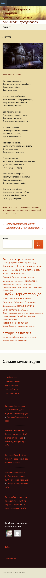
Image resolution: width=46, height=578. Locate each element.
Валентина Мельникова (28, 269)
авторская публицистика (13, 337)
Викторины (31, 281)
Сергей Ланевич (9, 316)
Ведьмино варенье (12, 381)
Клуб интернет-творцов (22, 294)
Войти (7, 547)
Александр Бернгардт (27, 262)
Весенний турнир (12, 389)
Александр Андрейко (10, 263)
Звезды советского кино (35, 287)
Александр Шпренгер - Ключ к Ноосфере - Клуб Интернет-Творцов (16, 434)
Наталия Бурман (26, 305)
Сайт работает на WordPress (14, 573)
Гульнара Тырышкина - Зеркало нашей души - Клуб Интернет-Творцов (16, 410)
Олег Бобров (10, 309)
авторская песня (8, 329)
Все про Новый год (8, 284)
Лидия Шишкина (22, 298)
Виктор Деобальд (8, 281)
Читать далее (10, 558)
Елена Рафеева (22, 287)
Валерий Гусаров (11, 277)
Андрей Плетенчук (8, 270)
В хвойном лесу (11, 377)
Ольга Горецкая (23, 310)
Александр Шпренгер (15, 266)
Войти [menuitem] (3, 3)
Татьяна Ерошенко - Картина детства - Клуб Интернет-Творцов (16, 501)
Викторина (18, 281)
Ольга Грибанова (10, 313)
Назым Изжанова (9, 306)
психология (13, 340)
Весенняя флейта (12, 393)
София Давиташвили (10, 319)
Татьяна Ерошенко (9, 326)
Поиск (5, 239)
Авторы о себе (29, 259)
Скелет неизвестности (18, 223)
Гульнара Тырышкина (23, 284)
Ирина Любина (8, 290)
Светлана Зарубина (36, 313)
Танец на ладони (11, 385)
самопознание (23, 340)
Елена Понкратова (9, 287)
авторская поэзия (12, 210)
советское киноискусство (10, 343)
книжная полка (30, 337)
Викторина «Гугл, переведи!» (24, 227)
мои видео (6, 340)
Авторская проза (13, 259)
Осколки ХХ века (23, 313)
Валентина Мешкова (12, 74)
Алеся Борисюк (35, 266)
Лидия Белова (8, 299)
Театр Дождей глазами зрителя (26, 326)
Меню (5, 27)
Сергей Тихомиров (26, 316)
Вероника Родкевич (27, 277)
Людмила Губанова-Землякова (20, 302)
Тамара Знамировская (15, 322)
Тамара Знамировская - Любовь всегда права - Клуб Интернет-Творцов (16, 476)
